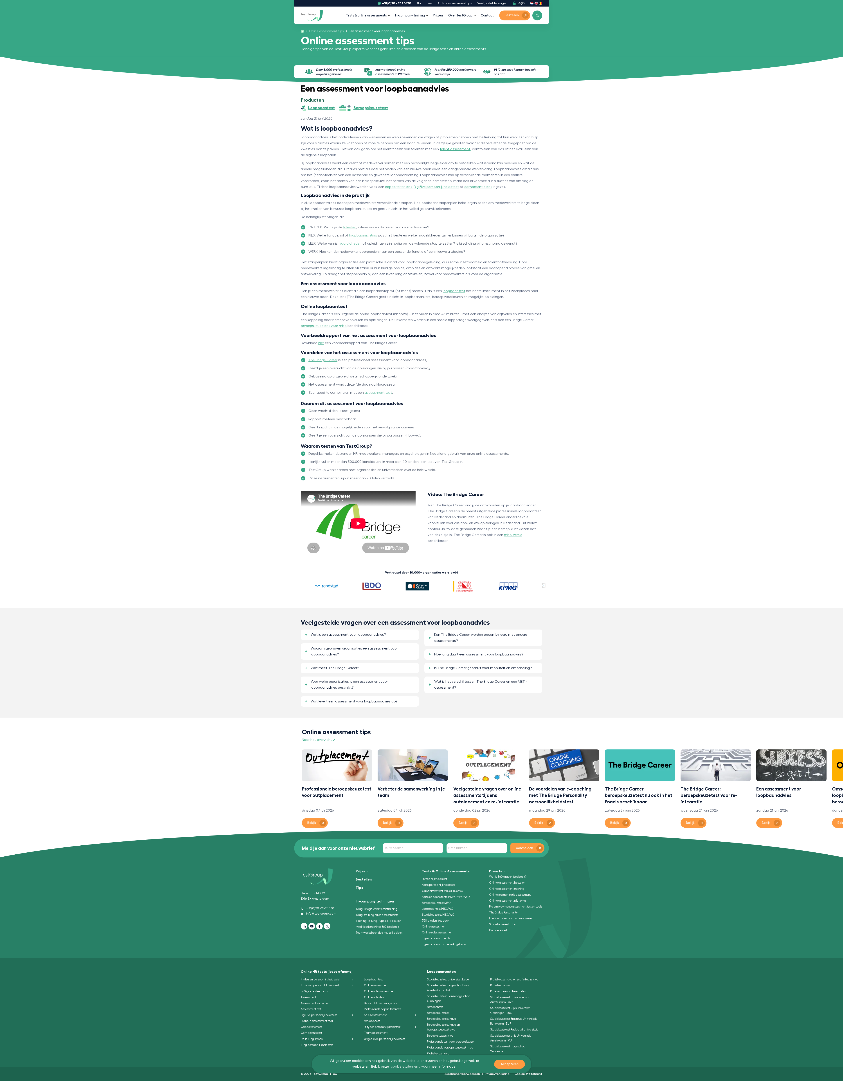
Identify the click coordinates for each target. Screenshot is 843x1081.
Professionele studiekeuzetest (508, 991)
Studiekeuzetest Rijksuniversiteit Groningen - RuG (510, 1010)
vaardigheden (350, 243)
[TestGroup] (312, 15)
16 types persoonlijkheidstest (382, 1026)
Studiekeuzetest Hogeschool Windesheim (508, 1049)
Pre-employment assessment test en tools (515, 906)
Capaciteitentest (311, 1026)
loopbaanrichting (363, 235)
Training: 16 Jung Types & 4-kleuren (378, 920)
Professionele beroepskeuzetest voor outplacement (336, 792)
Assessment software (314, 1003)
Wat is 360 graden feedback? (507, 876)
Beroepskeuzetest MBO (436, 902)
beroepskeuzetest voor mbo (324, 326)
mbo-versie (513, 535)
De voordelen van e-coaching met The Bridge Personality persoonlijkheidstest (560, 795)
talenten (349, 227)
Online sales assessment (437, 932)
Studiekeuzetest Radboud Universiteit (514, 1029)
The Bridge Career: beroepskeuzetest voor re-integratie (709, 795)
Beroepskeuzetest (438, 1012)
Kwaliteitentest (498, 930)
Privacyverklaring (497, 1073)
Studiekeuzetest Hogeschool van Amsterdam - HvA (448, 988)
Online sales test (374, 997)
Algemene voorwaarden (462, 1073)
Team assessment (375, 1032)
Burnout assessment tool (317, 1021)
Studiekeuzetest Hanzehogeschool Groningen (449, 998)
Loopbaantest (373, 979)
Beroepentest (435, 1006)
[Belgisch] (540, 3)
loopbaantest (454, 291)
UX (335, 1073)
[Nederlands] (531, 3)
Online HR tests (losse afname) (327, 971)
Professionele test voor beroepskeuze (450, 1041)
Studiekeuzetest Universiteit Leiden (448, 979)
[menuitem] (325, 31)
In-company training (410, 15)
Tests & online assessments (366, 15)
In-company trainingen (375, 901)
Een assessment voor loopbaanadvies (778, 792)
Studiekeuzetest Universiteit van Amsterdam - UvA (510, 999)
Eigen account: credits (436, 938)
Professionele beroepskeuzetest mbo (450, 1047)
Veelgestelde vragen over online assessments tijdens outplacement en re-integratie (487, 795)
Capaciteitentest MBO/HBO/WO (442, 891)
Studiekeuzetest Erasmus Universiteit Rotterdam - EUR (513, 1021)
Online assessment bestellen (507, 882)
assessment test (378, 392)
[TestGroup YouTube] (311, 926)
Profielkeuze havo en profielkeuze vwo (514, 979)
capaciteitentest (398, 187)
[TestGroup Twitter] (327, 926)
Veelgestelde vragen (492, 3)
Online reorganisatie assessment (510, 894)
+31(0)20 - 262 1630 (396, 3)
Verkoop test (372, 1021)
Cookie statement (528, 1073)
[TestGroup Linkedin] (304, 926)
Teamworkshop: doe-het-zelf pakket (379, 932)
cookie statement (405, 1066)
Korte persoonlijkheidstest (438, 884)
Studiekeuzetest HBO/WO (438, 914)
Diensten (496, 871)
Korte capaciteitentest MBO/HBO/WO (446, 896)
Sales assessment (375, 1015)
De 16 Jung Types (311, 1039)
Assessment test (311, 1009)
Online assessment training (506, 888)
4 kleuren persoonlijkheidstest (320, 985)
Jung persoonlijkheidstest (317, 1044)
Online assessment (434, 926)
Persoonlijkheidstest (434, 878)
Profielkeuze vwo (500, 985)
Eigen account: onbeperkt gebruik (444, 944)
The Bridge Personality (503, 912)
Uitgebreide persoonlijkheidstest (384, 1039)
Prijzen (438, 15)
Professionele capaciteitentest (382, 1009)
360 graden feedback (435, 920)
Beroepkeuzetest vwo (440, 1035)
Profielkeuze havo (438, 1053)
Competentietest (311, 1032)
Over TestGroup (460, 15)
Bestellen (364, 879)
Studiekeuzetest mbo (502, 924)
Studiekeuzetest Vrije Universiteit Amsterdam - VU (510, 1038)
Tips (359, 888)
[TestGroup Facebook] (319, 926)
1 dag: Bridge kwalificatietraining (376, 909)
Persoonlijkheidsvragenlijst (381, 1003)
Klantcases (424, 3)
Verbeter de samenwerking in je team (411, 792)
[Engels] (536, 3)
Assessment (308, 997)
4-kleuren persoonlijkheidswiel (320, 979)
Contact (487, 15)
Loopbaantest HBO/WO (437, 908)
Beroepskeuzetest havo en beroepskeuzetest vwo (443, 1027)
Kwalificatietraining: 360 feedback (377, 926)
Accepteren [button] (510, 1064)
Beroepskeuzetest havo (441, 1018)
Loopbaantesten (441, 971)
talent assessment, (455, 149)
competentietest (478, 187)
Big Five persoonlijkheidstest (436, 187)
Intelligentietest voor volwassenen (510, 918)
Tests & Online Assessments (446, 871)
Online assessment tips (455, 3)
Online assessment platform (507, 900)
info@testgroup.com (321, 913)
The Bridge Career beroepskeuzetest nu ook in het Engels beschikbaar (638, 795)
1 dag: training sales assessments (377, 914)
